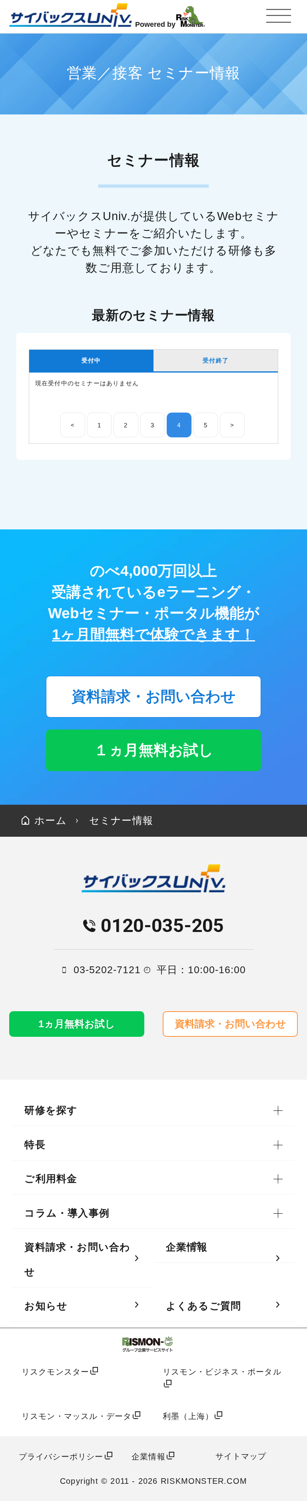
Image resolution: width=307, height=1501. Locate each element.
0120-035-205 (162, 925)
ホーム (49, 820)
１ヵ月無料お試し (153, 750)
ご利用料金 (50, 1178)
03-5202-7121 (107, 969)
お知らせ (46, 1306)
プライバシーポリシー (61, 1456)
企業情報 (187, 1247)
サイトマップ (240, 1456)
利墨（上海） (188, 1416)
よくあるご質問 (203, 1306)
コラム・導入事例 (67, 1213)
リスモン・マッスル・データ (77, 1416)
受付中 (91, 360)
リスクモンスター (56, 1371)
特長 (34, 1144)
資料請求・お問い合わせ (154, 696)
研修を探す (51, 1110)
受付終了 (216, 360)
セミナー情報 (121, 820)
